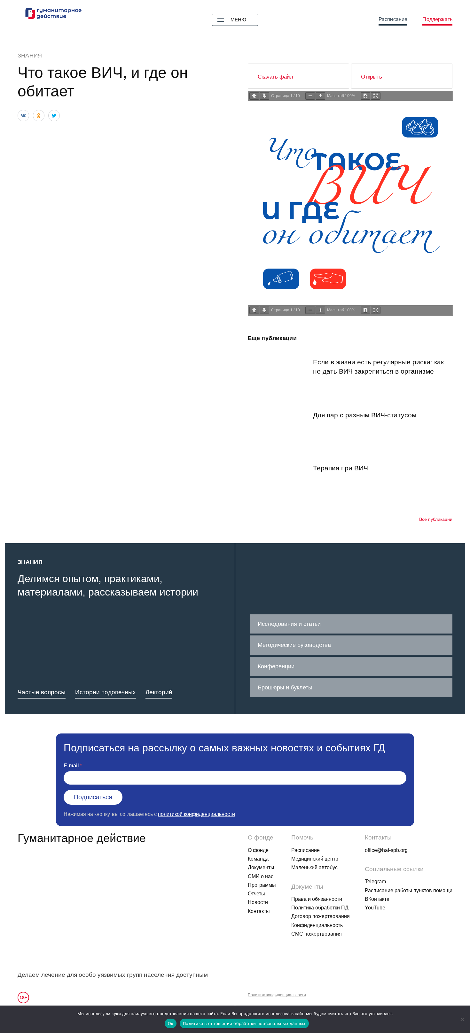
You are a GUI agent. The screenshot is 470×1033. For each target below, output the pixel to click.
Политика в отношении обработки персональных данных (244, 1023)
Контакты (259, 911)
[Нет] (462, 1019)
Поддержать (437, 19)
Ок (171, 1023)
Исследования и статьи (289, 624)
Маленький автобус (314, 867)
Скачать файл (275, 77)
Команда (258, 859)
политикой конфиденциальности (196, 814)
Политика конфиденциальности (277, 995)
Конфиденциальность (317, 925)
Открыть (371, 77)
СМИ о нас (260, 876)
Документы (261, 867)
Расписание (393, 19)
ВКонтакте (377, 899)
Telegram (375, 881)
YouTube (375, 907)
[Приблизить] (320, 96)
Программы (262, 885)
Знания (30, 55)
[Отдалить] (310, 96)
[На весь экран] (375, 96)
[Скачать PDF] (365, 96)
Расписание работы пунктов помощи (408, 890)
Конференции (276, 666)
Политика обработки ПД (320, 907)
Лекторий (158, 692)
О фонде (258, 850)
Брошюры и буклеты (285, 687)
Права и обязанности (316, 899)
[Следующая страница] (264, 96)
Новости (258, 902)
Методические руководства (294, 645)
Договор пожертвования (320, 916)
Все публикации (435, 519)
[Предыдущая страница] (254, 96)
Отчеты (256, 893)
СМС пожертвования (316, 934)
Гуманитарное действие (82, 838)
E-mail (71, 765)
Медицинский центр (314, 859)
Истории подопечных (105, 692)
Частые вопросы (42, 692)
